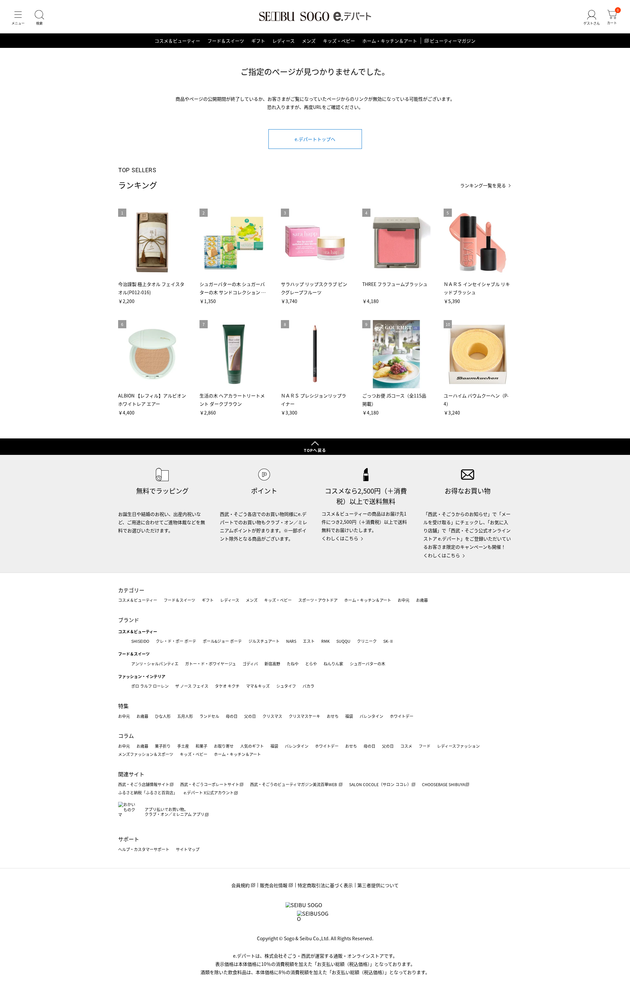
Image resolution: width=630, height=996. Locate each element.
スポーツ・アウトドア (318, 600)
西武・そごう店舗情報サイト (143, 784)
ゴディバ (250, 663)
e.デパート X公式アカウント (209, 792)
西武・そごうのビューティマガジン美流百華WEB (294, 784)
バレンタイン (371, 716)
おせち (333, 716)
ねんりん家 (333, 663)
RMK (325, 641)
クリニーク (367, 641)
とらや (311, 663)
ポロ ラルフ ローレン (150, 686)
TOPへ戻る (315, 450)
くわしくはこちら (340, 538)
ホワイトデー (401, 716)
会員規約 (240, 885)
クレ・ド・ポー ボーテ (176, 641)
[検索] (39, 18)
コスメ (406, 746)
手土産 (183, 746)
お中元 (404, 600)
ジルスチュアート (264, 641)
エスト (309, 641)
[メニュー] (18, 18)
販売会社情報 (273, 885)
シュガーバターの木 (367, 663)
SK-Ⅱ (388, 641)
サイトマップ (188, 849)
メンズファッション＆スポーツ (145, 754)
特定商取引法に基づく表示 (325, 885)
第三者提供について (378, 885)
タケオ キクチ (227, 686)
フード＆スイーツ (225, 40)
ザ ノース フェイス (191, 686)
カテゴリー (131, 590)
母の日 (232, 716)
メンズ (309, 40)
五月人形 (185, 716)
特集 (123, 706)
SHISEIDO (140, 641)
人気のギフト (252, 746)
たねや (293, 663)
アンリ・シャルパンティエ (154, 663)
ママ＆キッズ (258, 686)
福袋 (349, 716)
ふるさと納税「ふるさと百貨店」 (147, 792)
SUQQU (343, 641)
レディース (283, 40)
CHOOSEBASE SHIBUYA (443, 784)
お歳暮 (422, 600)
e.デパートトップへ (315, 139)
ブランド (128, 620)
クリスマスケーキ (304, 716)
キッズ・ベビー (339, 40)
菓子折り (163, 746)
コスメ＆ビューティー (177, 40)
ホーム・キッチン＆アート (389, 40)
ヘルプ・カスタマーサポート (143, 849)
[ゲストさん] (591, 18)
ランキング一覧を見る (483, 185)
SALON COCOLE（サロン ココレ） (380, 784)
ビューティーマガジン (452, 40)
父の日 (250, 716)
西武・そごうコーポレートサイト (209, 784)
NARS (291, 641)
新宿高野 (272, 663)
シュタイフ (286, 686)
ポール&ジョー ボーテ (222, 641)
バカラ (308, 686)
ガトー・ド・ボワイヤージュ (210, 663)
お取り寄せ (224, 746)
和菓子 (201, 746)
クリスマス (272, 716)
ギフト (258, 40)
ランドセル (209, 716)
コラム (126, 736)
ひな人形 (163, 716)
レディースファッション (458, 746)
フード (424, 746)
